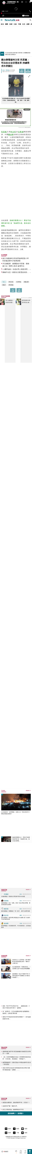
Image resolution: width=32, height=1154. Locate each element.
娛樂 (28, 24)
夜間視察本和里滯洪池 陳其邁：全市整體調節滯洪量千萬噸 (26, 302)
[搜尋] (30, 19)
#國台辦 (26, 282)
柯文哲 (13, 132)
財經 (10, 24)
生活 (23, 24)
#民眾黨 (11, 285)
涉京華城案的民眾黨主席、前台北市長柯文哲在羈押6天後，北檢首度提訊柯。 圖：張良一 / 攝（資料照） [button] (16, 100)
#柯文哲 (11, 282)
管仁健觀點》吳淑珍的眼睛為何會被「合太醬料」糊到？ (10, 302)
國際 (6, 24)
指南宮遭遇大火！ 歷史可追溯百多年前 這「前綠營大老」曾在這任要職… (16, 223)
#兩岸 (4, 285)
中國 (19, 24)
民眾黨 (4, 132)
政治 (2, 24)
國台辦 (10, 134)
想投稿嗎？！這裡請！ (16, 1113)
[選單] (1, 19)
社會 (15, 24)
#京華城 (18, 282)
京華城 (21, 132)
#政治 (4, 282)
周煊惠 (7, 70)
